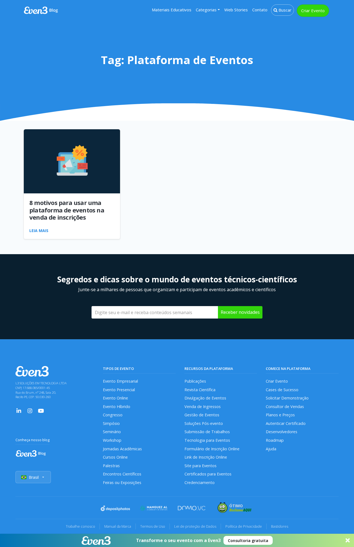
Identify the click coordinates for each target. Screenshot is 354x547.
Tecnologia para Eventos (207, 440)
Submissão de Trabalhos (207, 431)
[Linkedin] (18, 410)
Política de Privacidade (243, 526)
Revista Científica (199, 389)
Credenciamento (199, 482)
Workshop (112, 440)
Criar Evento (313, 10)
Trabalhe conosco (80, 526)
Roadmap (275, 440)
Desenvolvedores (281, 431)
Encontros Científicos (122, 474)
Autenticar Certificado (286, 423)
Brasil (34, 477)
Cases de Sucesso (282, 389)
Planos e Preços (280, 414)
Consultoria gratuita (248, 540)
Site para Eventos (200, 465)
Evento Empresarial (120, 381)
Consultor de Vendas (285, 406)
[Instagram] (30, 410)
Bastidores (279, 526)
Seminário (112, 431)
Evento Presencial (119, 389)
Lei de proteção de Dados (195, 526)
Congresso (113, 414)
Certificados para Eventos (207, 474)
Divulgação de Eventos (205, 398)
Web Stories (236, 9)
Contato (259, 9)
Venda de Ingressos (202, 406)
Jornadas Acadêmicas (122, 448)
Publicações (195, 381)
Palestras (111, 465)
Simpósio (111, 423)
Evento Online (115, 398)
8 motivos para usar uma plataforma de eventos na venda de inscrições (66, 209)
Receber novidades (240, 312)
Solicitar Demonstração (287, 398)
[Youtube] (41, 410)
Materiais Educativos (171, 9)
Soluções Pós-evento (203, 423)
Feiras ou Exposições (122, 482)
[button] (177, 540)
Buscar (284, 10)
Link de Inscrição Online (205, 457)
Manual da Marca (117, 526)
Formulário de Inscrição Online (212, 448)
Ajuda (271, 448)
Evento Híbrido (116, 406)
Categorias (206, 9)
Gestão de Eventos (201, 414)
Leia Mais (38, 230)
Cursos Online (115, 457)
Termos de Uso (152, 526)
